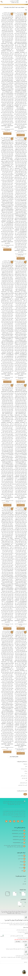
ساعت (26, 773)
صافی (25, 794)
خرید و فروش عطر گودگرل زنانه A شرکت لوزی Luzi (21, 624)
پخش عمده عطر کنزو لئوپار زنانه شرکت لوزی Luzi (7, 624)
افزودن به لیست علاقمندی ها (16, 14)
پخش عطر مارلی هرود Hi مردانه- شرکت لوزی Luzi (7, 246)
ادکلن (26, 766)
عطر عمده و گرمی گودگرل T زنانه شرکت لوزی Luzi (7, 501)
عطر (26, 780)
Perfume (25, 764)
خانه (26, 7)
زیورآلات (25, 771)
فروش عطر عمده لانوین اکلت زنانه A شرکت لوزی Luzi (7, 378)
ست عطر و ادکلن (24, 776)
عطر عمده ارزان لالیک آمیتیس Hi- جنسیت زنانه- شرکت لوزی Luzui (20, 501)
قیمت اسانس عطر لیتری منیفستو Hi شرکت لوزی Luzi (20, 254)
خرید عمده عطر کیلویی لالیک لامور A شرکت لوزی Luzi (20, 378)
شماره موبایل (25, 927)
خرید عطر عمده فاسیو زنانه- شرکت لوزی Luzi (7, 748)
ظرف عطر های (24, 778)
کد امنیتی (26, 933)
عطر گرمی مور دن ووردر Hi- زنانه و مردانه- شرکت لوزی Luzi (7, 130)
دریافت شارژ (18, 941)
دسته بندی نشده (24, 769)
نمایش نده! (25, 941)
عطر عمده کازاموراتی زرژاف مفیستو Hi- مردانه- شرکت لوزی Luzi (21, 749)
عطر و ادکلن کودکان (23, 783)
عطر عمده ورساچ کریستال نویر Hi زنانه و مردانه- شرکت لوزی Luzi (21, 131)
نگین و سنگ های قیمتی (22, 785)
